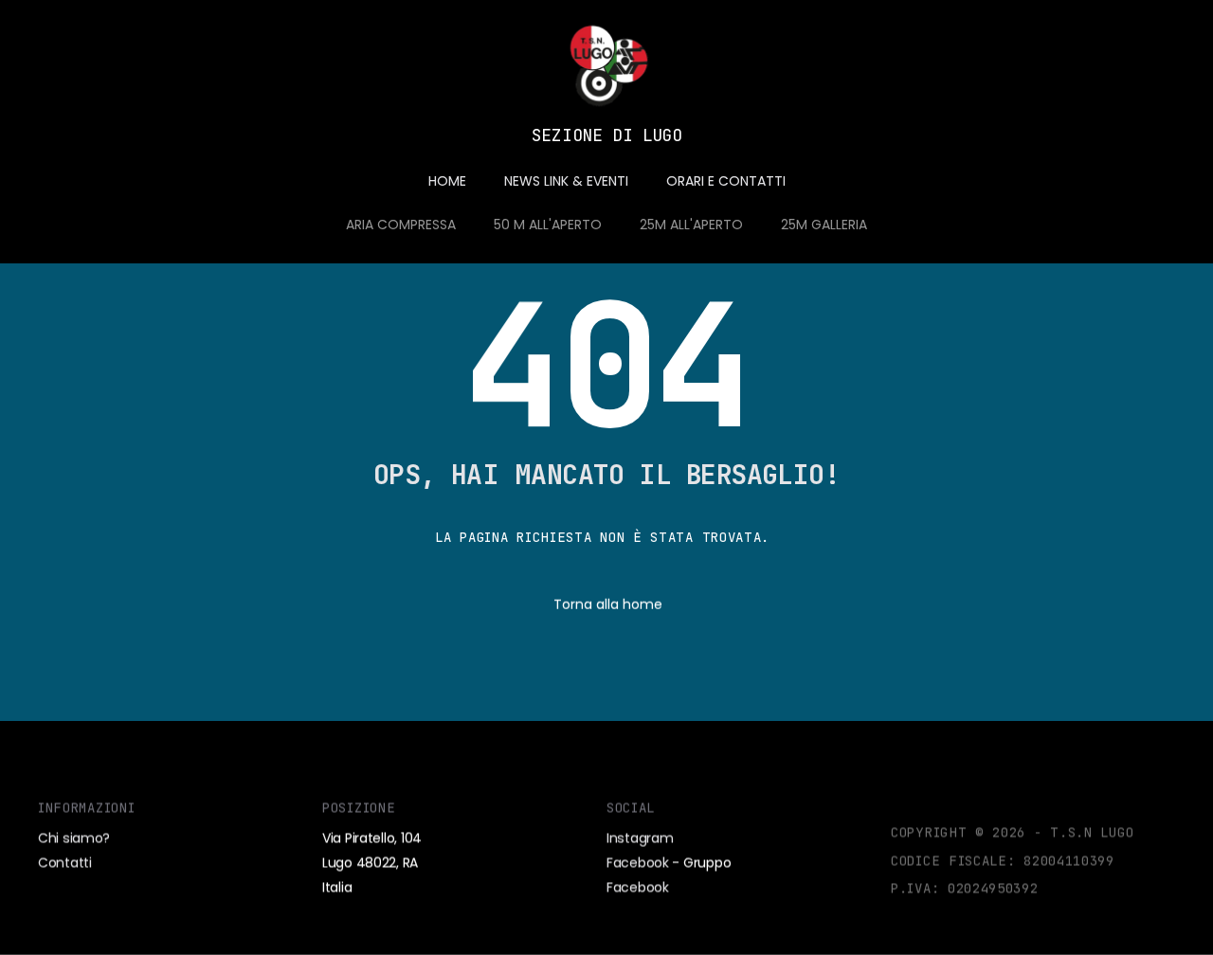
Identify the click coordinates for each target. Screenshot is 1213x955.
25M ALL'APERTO (691, 224)
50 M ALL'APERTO (548, 224)
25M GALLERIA (824, 224)
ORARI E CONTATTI (726, 180)
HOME (447, 180)
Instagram (639, 837)
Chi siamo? (74, 837)
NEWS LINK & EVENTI (566, 180)
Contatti (65, 862)
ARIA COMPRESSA (401, 224)
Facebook (637, 862)
